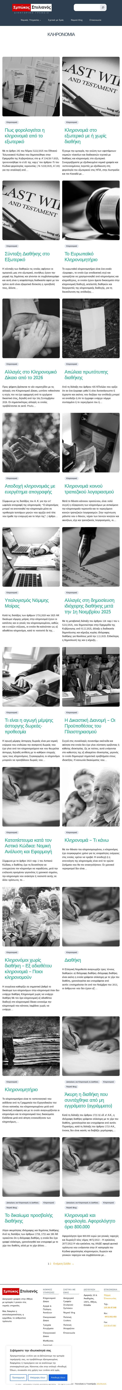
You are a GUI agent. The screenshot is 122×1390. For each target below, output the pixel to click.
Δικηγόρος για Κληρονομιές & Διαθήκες (82, 1082)
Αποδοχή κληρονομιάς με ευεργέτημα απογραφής (30, 489)
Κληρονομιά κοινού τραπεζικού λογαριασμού (89, 489)
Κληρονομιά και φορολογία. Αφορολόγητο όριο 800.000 (90, 1221)
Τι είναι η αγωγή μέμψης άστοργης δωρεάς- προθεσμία (29, 725)
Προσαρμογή (18, 1377)
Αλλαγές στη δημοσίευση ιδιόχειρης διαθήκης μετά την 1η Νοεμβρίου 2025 (89, 606)
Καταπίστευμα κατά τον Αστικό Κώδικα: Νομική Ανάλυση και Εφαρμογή (28, 845)
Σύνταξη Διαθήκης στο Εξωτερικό (27, 256)
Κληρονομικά (12, 122)
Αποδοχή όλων (58, 1377)
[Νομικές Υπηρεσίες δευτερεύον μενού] (40, 20)
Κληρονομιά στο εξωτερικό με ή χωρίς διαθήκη (85, 135)
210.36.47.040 (110, 1325)
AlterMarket (101, 1384)
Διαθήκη (73, 960)
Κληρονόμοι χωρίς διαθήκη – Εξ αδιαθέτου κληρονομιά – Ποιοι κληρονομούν (28, 968)
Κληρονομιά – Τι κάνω (87, 840)
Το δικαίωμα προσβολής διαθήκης (29, 1218)
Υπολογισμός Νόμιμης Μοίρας (27, 603)
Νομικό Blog (71, 1086)
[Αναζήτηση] (103, 7)
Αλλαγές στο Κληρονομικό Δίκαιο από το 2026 (31, 374)
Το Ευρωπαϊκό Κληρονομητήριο (81, 256)
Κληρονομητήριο (21, 1089)
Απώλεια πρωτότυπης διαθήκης (86, 374)
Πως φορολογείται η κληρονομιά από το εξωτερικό (24, 135)
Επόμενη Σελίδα (63, 1263)
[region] (38, 1365)
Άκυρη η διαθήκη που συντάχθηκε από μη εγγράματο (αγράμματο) (88, 1100)
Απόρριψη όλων (37, 1377)
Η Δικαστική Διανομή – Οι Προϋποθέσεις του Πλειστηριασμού (90, 725)
